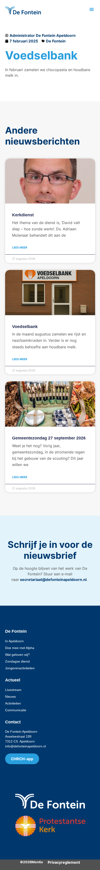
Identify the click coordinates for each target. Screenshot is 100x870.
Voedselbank (25, 326)
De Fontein (56, 41)
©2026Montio (31, 862)
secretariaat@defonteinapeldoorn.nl (53, 579)
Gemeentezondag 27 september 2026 (49, 438)
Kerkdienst (23, 215)
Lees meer (19, 247)
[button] (91, 9)
